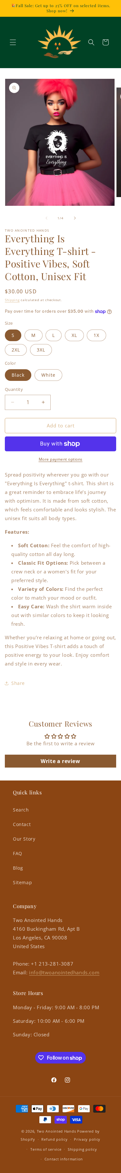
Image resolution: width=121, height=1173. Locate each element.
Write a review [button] (60, 761)
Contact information (64, 1159)
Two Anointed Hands (56, 1131)
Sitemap (22, 882)
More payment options (61, 459)
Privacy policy (87, 1139)
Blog (18, 868)
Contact (22, 824)
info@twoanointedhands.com (64, 972)
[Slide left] (46, 218)
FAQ (17, 853)
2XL (16, 350)
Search (21, 810)
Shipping (12, 300)
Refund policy (54, 1139)
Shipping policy (82, 1149)
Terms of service (45, 1149)
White (48, 375)
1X (96, 335)
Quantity (14, 389)
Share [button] (18, 683)
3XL (41, 350)
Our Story (24, 839)
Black (18, 375)
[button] (13, 42)
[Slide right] (75, 218)
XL (74, 335)
